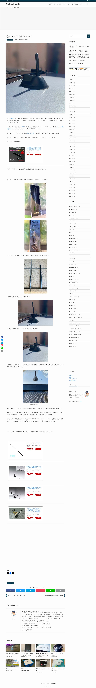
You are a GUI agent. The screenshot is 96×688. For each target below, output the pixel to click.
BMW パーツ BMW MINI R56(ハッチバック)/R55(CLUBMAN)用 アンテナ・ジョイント (34, 488)
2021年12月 (73, 106)
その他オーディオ (75, 314)
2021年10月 (73, 108)
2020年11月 (72, 141)
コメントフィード (73, 378)
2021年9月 (72, 111)
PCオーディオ (74, 279)
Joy (13, 619)
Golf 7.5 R (73, 244)
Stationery (73, 293)
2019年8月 (72, 184)
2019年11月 (72, 176)
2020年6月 (72, 155)
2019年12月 (73, 173)
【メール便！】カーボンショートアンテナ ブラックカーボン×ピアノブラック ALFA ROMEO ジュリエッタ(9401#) (34, 148)
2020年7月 (72, 152)
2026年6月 (72, 82)
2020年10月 (73, 143)
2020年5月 (72, 158)
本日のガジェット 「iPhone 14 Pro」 (77, 63)
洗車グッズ (73, 343)
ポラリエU (73, 340)
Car (72, 229)
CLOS (23, 126)
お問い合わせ (53, 683)
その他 (72, 311)
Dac (72, 232)
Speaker (73, 290)
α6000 (72, 305)
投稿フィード (72, 377)
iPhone (73, 264)
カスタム (73, 320)
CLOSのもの (30, 133)
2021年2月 (72, 132)
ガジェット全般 (74, 325)
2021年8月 (72, 114)
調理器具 (73, 346)
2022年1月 (72, 103)
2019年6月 (72, 190)
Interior (72, 258)
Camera (73, 223)
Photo (72, 285)
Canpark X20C (74, 226)
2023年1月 (72, 88)
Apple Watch (74, 218)
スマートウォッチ (75, 331)
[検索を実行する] (88, 36)
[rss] (87, 1)
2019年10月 (73, 178)
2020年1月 (72, 170)
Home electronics (75, 250)
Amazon (73, 212)
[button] (10, 590)
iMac (72, 255)
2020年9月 (72, 146)
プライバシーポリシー (44, 683)
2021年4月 (72, 126)
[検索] (89, 1)
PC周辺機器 (74, 282)
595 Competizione (75, 206)
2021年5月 (72, 123)
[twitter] (28, 630)
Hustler (72, 253)
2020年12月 (73, 138)
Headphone (73, 247)
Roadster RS (74, 288)
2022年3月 (72, 97)
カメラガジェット (75, 323)
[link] (23, 630)
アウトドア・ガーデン (76, 317)
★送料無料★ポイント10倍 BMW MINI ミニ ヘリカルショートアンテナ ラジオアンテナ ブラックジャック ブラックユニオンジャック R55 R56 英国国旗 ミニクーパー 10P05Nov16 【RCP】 (34, 510)
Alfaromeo (73, 209)
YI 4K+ (72, 299)
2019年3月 (72, 196)
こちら (80, 401)
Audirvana (73, 220)
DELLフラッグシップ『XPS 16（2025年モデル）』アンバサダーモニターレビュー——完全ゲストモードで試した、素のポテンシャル (79, 56)
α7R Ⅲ (73, 308)
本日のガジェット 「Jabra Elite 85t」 (77, 60)
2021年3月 (72, 129)
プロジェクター (74, 337)
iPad (72, 261)
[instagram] (31, 630)
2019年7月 (72, 187)
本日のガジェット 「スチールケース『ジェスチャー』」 (79, 47)
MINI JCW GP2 (10, 39)
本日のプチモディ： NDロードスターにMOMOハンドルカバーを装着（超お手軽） (78, 51)
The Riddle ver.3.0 (13, 4)
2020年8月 (72, 149)
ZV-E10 (72, 302)
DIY (72, 235)
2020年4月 (72, 161)
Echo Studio (73, 241)
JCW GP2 (11, 118)
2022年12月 (73, 91)
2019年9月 (72, 181)
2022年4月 (72, 94)
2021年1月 (72, 135)
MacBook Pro (74, 267)
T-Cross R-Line (74, 296)
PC (72, 276)
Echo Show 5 (74, 238)
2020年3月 (72, 164)
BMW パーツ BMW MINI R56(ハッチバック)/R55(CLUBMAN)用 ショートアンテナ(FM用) (34, 467)
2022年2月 (72, 100)
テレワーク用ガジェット (76, 334)
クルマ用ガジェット (75, 328)
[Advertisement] (48, 19)
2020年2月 (72, 167)
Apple (72, 215)
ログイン (71, 375)
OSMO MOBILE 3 (75, 273)
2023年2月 (72, 85)
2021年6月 (72, 120)
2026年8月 (72, 79)
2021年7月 (72, 117)
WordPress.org (72, 380)
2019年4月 (72, 193)
